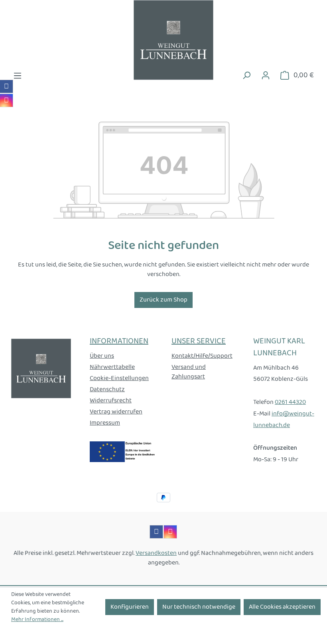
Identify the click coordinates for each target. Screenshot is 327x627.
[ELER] (123, 452)
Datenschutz (107, 389)
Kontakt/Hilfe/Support (201, 356)
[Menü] (17, 76)
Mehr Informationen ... (37, 619)
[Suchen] (246, 75)
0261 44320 (290, 402)
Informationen (119, 341)
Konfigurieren (129, 607)
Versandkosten (156, 553)
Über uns (102, 356)
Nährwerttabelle (112, 367)
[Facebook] (6, 86)
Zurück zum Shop (163, 300)
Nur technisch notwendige (198, 607)
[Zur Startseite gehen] (163, 40)
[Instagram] (6, 100)
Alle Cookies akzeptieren (282, 607)
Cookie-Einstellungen (119, 378)
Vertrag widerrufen (116, 412)
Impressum (105, 423)
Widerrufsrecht (111, 401)
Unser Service (198, 341)
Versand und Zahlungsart (188, 372)
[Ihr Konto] (265, 75)
